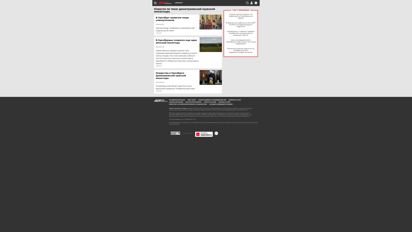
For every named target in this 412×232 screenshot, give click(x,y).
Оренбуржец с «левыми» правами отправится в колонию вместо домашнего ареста (240, 33)
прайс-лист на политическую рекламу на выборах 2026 (188, 104)
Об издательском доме (177, 100)
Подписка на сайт (235, 100)
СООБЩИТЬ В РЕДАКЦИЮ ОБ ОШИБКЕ (221, 104)
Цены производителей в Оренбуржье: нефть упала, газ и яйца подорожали (241, 42)
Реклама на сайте (210, 102)
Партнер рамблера (188, 133)
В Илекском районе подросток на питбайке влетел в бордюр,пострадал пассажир (240, 50)
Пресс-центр (192, 100)
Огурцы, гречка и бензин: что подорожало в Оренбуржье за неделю (241, 16)
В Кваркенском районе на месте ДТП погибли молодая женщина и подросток (241, 24)
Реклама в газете (224, 102)
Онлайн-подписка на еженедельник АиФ (212, 100)
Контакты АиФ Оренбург (193, 102)
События (158, 33)
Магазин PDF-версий (176, 102)
